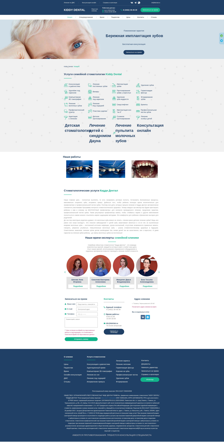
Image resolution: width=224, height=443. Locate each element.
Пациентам (115, 17)
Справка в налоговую (110, 2)
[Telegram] (148, 317)
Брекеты (144, 105)
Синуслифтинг (122, 105)
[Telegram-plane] (135, 3)
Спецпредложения (86, 17)
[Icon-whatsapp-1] (139, 3)
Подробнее (78, 286)
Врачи (102, 17)
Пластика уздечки (100, 111)
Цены (128, 17)
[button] (65, 169)
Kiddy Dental (74, 10)
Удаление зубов (147, 85)
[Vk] (132, 3)
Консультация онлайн (89, 2)
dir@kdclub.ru (155, 2)
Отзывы (154, 17)
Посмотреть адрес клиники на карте (144, 307)
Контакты (140, 17)
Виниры (96, 92)
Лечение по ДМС (69, 2)
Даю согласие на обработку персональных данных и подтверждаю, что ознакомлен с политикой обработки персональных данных (80, 332)
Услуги (69, 17)
